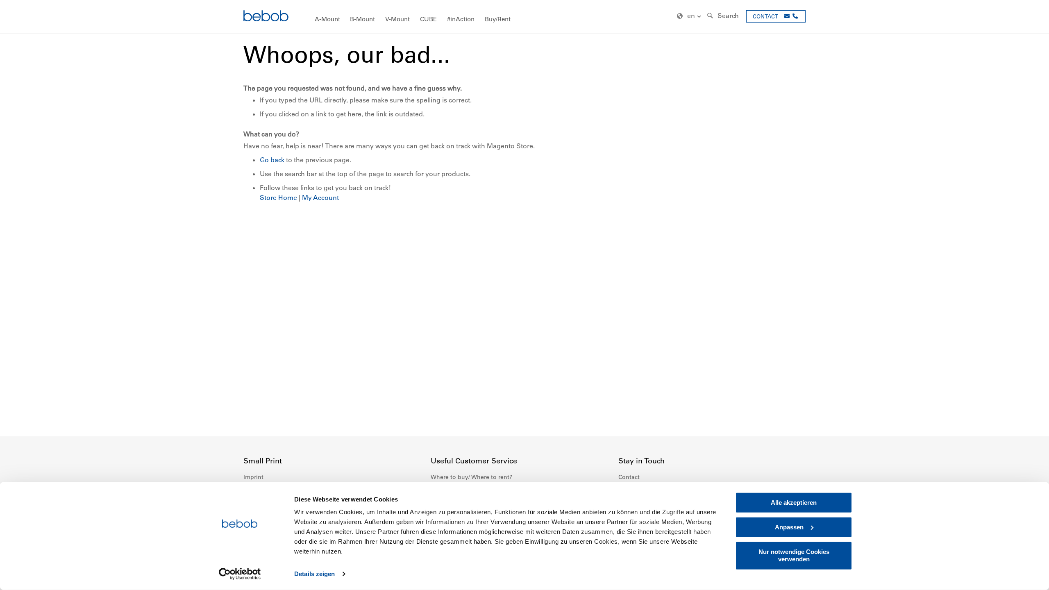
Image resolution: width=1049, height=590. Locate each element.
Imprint (253, 477)
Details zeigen (314, 573)
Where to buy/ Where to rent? (471, 477)
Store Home (278, 197)
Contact (629, 477)
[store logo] (265, 17)
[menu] (524, 16)
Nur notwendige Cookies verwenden (793, 555)
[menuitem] (327, 19)
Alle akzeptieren (794, 502)
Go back (272, 160)
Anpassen (789, 527)
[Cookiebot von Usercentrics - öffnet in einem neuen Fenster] (240, 574)
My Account (320, 197)
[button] (690, 16)
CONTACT (765, 16)
